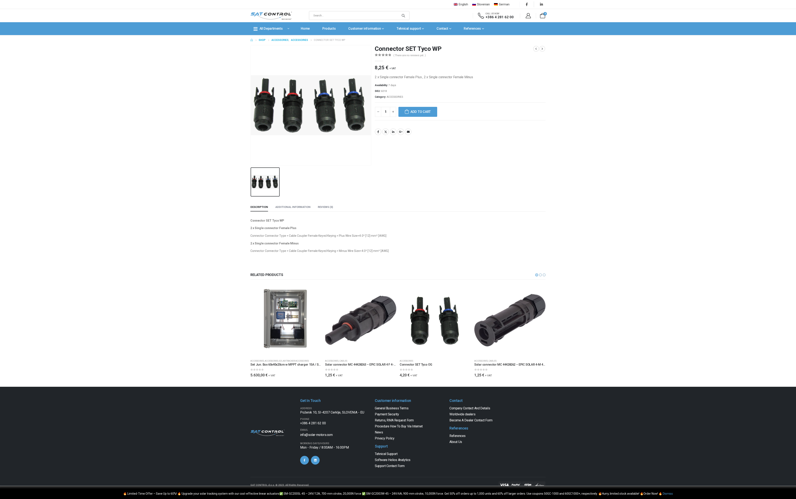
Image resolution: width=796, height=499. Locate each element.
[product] (286, 320)
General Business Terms (391, 408)
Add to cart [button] (315, 291)
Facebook (378, 131)
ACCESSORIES (395, 96)
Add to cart (420, 112)
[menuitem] (461, 4)
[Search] (403, 15)
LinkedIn (393, 131)
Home (305, 29)
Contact (442, 29)
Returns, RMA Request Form (394, 420)
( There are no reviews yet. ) (409, 55)
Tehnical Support (386, 454)
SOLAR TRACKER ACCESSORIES (294, 361)
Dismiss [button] (668, 493)
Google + (400, 131)
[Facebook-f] (304, 460)
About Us (455, 442)
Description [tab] (259, 207)
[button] (537, 274)
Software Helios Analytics (392, 460)
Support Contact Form (390, 466)
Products (329, 29)
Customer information (364, 29)
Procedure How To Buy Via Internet (399, 426)
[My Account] (528, 15)
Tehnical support (409, 29)
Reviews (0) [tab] (325, 207)
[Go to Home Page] (251, 40)
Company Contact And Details (469, 408)
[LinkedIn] (541, 4)
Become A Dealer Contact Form (471, 420)
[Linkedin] (315, 460)
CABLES (343, 361)
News (379, 432)
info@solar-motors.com (316, 435)
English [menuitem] (463, 4)
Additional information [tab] (293, 207)
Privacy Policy (384, 438)
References (472, 29)
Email (408, 131)
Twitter (385, 131)
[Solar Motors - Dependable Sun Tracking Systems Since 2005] (271, 16)
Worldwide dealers (462, 414)
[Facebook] (527, 4)
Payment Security (387, 414)
